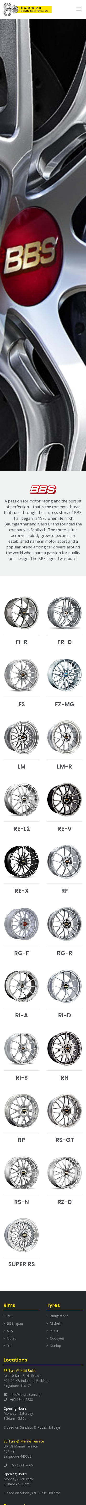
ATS (10, 1330)
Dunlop (55, 1345)
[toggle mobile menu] (78, 10)
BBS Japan (15, 1323)
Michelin (56, 1323)
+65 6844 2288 (21, 1399)
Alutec (11, 1338)
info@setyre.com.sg (25, 1394)
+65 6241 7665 (21, 1465)
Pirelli (54, 1330)
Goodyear (57, 1338)
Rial (9, 1345)
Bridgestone (59, 1316)
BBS (10, 1316)
